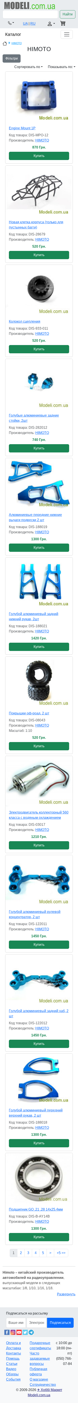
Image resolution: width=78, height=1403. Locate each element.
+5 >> (61, 1253)
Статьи (11, 1364)
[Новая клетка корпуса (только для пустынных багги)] (39, 191)
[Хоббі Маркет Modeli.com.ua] (29, 5)
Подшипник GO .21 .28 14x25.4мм (36, 1209)
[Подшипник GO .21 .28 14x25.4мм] (39, 1178)
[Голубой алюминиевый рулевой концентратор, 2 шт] (39, 880)
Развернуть (66, 1294)
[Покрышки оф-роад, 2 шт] (39, 682)
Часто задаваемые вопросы (40, 1358)
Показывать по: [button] (60, 67)
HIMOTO (16, 43)
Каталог (13, 34)
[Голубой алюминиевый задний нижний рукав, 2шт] (39, 582)
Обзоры (12, 1374)
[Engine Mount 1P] (39, 97)
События (13, 1379)
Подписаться (60, 1323)
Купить (39, 156)
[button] (11, 22)
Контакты (13, 1353)
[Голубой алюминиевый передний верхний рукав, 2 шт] (39, 1079)
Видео (11, 1369)
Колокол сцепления (24, 321)
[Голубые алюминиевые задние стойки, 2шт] (39, 384)
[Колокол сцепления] (39, 290)
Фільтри (11, 58)
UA (25, 23)
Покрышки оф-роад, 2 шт (29, 713)
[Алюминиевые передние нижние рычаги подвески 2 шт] (39, 483)
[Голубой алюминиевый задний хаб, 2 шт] (39, 979)
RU (33, 23)
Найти (68, 14)
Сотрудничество (43, 1384)
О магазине (39, 1379)
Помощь (13, 1358)
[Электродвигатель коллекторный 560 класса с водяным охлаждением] (39, 781)
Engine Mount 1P (22, 128)
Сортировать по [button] (27, 67)
